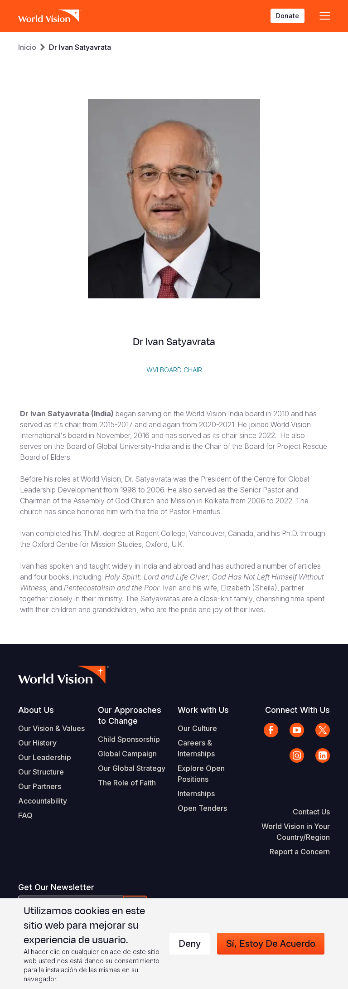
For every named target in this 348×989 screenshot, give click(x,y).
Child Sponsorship (129, 739)
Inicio (27, 47)
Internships (196, 793)
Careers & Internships (196, 748)
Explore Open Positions (201, 774)
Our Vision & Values (51, 728)
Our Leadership (44, 757)
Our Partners (39, 786)
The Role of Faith (127, 782)
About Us (36, 710)
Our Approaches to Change (129, 715)
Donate (287, 15)
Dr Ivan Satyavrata (80, 47)
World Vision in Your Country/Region (295, 832)
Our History (37, 742)
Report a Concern (300, 851)
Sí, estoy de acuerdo (270, 943)
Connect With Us (297, 710)
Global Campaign (127, 753)
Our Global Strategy (131, 768)
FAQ (25, 815)
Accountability (42, 800)
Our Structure (41, 771)
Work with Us (203, 710)
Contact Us (311, 811)
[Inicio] (50, 16)
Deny (190, 943)
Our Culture (197, 728)
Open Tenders (202, 808)
